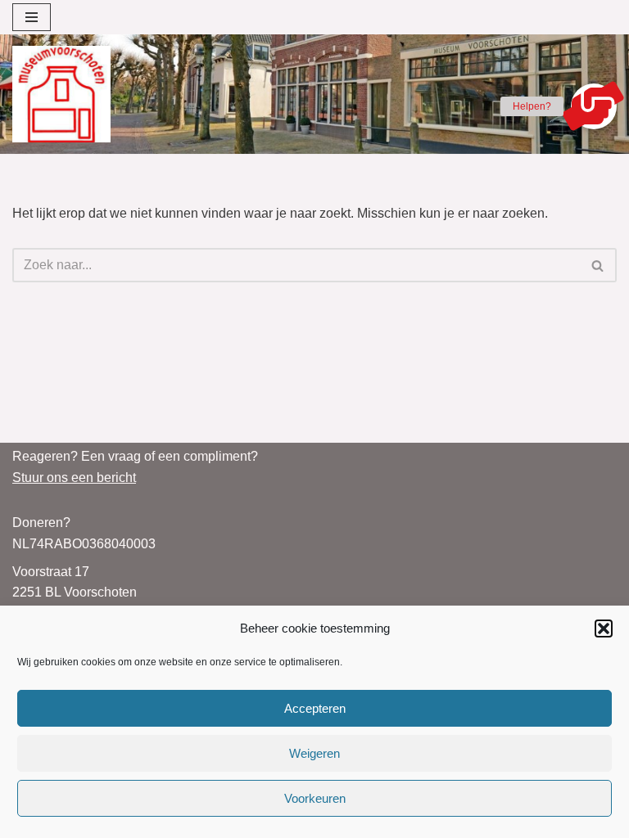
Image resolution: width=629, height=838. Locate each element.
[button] (603, 628)
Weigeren (314, 753)
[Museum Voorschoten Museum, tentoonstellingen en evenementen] (61, 94)
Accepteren (315, 708)
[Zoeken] (598, 265)
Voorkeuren (315, 798)
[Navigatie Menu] (31, 17)
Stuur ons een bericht (74, 477)
